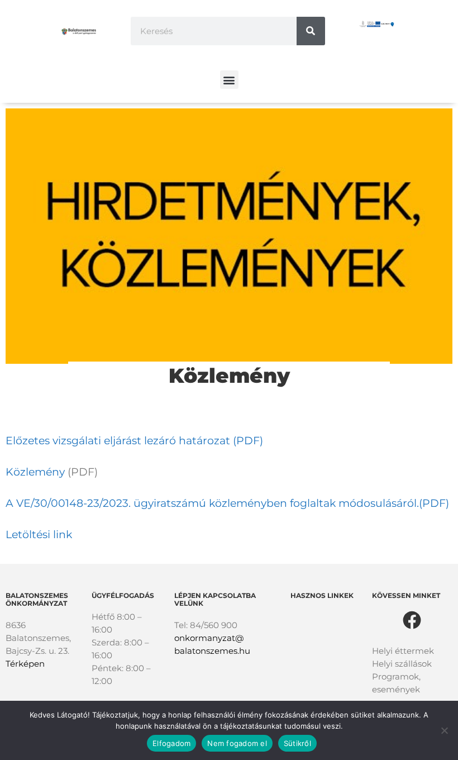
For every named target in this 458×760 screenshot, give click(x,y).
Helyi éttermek (403, 650)
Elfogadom (171, 743)
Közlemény (35, 472)
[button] (229, 79)
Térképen (25, 663)
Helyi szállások (402, 663)
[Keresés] (311, 31)
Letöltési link (39, 534)
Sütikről (297, 743)
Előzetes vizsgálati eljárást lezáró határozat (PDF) (134, 440)
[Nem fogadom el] (444, 730)
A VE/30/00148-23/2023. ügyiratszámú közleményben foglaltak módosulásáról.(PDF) (227, 503)
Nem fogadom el (237, 743)
